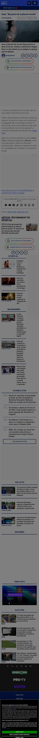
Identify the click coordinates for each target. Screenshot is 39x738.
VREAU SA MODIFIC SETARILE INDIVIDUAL (19, 734)
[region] (19, 718)
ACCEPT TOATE (19, 732)
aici (13, 715)
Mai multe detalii (13, 709)
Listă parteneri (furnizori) (6, 728)
